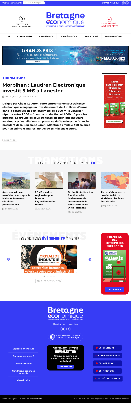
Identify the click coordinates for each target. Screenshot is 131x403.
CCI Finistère (106, 371)
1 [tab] (44, 276)
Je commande (114, 289)
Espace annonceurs (23, 348)
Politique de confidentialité (30, 399)
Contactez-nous (23, 363)
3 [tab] (50, 276)
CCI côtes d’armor (109, 378)
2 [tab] (47, 276)
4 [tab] (54, 276)
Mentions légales (9, 399)
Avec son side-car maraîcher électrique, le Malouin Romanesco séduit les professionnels (16, 198)
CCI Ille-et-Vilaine (109, 355)
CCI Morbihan (106, 363)
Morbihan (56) (9, 140)
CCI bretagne (106, 347)
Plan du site (23, 380)
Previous (8, 259)
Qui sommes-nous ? (23, 356)
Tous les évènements (49, 281)
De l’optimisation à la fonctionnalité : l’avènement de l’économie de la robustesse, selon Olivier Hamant (80, 200)
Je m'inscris (65, 366)
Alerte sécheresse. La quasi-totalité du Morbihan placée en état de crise (113, 197)
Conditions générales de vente (23, 372)
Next (90, 259)
